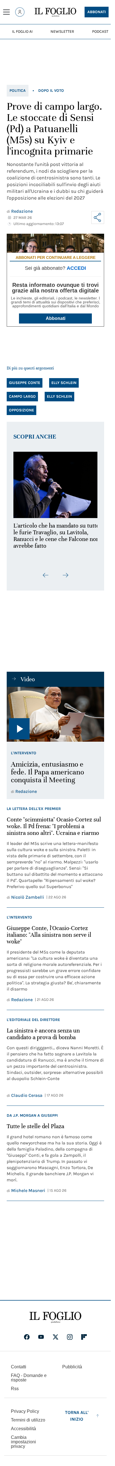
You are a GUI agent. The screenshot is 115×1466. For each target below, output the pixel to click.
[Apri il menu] (6, 12)
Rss (15, 1385)
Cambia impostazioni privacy (23, 1439)
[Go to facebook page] (27, 1334)
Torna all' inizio (76, 1413)
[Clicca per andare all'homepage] (55, 1314)
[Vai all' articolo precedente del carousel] (46, 572)
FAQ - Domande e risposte (29, 1374)
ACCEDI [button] (76, 268)
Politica (17, 90)
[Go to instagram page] (70, 1334)
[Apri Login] (20, 12)
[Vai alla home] (55, 12)
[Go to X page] (55, 1334)
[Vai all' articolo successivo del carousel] (65, 572)
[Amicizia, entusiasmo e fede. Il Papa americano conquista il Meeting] (55, 710)
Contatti (18, 1363)
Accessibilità (23, 1425)
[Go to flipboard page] (84, 1334)
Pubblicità (72, 1363)
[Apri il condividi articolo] (97, 217)
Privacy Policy (25, 1408)
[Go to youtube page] (41, 1334)
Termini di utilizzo (28, 1417)
